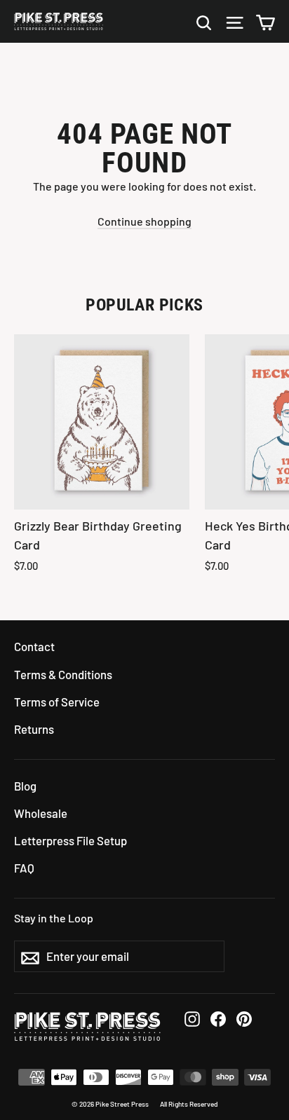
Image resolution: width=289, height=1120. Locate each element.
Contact (34, 646)
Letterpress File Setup (70, 840)
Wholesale (40, 813)
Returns (34, 729)
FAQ (24, 868)
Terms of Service (57, 702)
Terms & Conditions (63, 674)
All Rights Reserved (189, 1104)
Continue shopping (144, 221)
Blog (25, 786)
